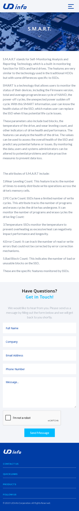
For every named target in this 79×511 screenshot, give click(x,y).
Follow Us (9, 494)
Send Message (39, 432)
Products (9, 484)
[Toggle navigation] (71, 6)
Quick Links (10, 474)
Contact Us (10, 463)
